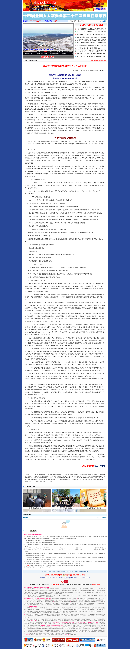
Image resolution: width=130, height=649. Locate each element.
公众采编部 (50, 571)
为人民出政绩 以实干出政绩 (91, 25)
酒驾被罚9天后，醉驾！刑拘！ (37, 490)
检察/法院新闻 (33, 60)
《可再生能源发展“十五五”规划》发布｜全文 (91, 48)
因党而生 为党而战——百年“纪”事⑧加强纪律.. (33, 54)
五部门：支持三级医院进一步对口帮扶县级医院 (91, 31)
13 (67, 51)
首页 (26, 60)
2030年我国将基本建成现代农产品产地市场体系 (91, 29)
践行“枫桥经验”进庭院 (66, 490)
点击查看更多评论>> (102, 517)
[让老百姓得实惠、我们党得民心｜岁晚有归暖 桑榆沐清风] (65, 17)
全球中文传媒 (37, 5)
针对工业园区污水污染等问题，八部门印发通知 (91, 42)
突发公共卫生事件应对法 (94, 490)
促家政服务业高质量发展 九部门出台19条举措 (91, 53)
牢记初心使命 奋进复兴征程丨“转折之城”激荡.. (58, 54)
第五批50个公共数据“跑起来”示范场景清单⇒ (91, 34)
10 (59, 51)
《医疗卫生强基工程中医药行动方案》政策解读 (91, 45)
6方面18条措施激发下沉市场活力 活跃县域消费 (91, 40)
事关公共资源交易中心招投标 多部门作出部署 (91, 56)
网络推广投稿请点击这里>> (98, 60)
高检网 (92, 70)
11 (62, 51)
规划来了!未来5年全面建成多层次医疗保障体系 (91, 37)
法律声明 (55, 571)
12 (64, 51)
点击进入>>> (55, 21)
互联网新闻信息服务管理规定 (50, 540)
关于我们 (44, 571)
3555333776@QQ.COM (35, 21)
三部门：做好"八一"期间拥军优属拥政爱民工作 (91, 51)
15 (71, 51)
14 (69, 51)
